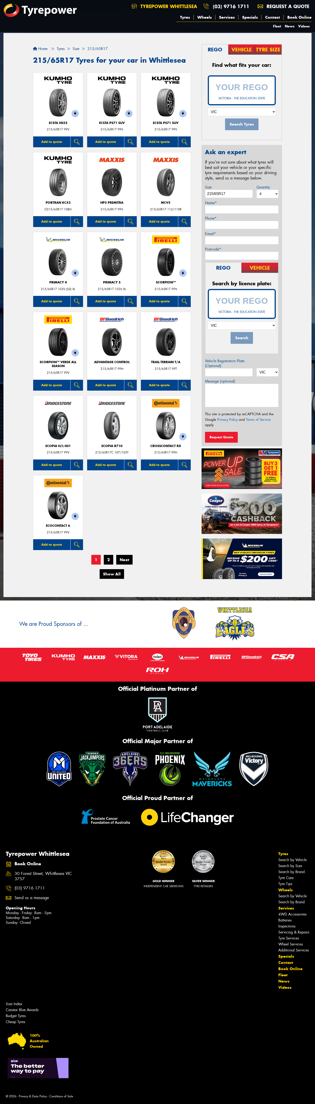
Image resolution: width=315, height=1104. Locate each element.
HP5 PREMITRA (111, 203)
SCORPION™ (166, 282)
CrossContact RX (165, 446)
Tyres (185, 17)
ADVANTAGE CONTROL (112, 362)
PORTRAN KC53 (58, 203)
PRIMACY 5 (112, 282)
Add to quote (51, 142)
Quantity (263, 187)
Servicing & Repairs (293, 932)
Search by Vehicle (292, 859)
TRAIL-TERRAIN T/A (165, 362)
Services (227, 17)
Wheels (204, 17)
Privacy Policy (227, 419)
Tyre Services (288, 938)
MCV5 (165, 203)
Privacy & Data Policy (33, 1096)
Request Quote (221, 437)
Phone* (211, 218)
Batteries (284, 920)
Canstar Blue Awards (22, 1009)
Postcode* (213, 249)
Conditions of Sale (61, 1096)
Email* (210, 233)
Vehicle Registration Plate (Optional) (224, 363)
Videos (304, 26)
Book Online (299, 17)
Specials (250, 17)
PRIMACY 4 (58, 282)
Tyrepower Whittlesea (168, 6)
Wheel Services (290, 944)
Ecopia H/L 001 (58, 446)
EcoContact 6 (58, 526)
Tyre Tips (285, 883)
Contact (272, 17)
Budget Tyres (16, 1015)
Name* (211, 202)
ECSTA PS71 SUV (112, 123)
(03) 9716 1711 (231, 6)
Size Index (14, 1003)
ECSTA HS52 (58, 123)
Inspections (286, 926)
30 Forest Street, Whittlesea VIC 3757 (43, 876)
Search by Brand (291, 871)
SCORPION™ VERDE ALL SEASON (58, 364)
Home (42, 48)
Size (208, 187)
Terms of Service (258, 419)
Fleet (277, 26)
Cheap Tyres (15, 1021)
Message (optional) (220, 381)
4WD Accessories (292, 914)
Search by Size (290, 865)
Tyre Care (286, 877)
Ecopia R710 (111, 446)
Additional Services (293, 950)
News (289, 26)
